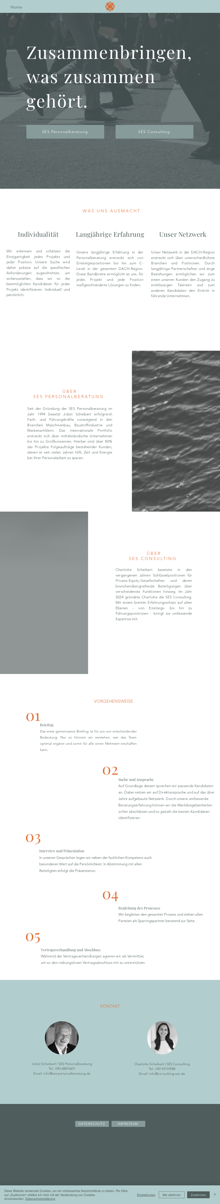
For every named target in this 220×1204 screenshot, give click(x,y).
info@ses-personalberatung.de (66, 1073)
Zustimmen (198, 1195)
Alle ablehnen (171, 1195)
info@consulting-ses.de (167, 1074)
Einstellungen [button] (146, 1195)
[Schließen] (214, 1195)
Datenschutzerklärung (40, 1199)
